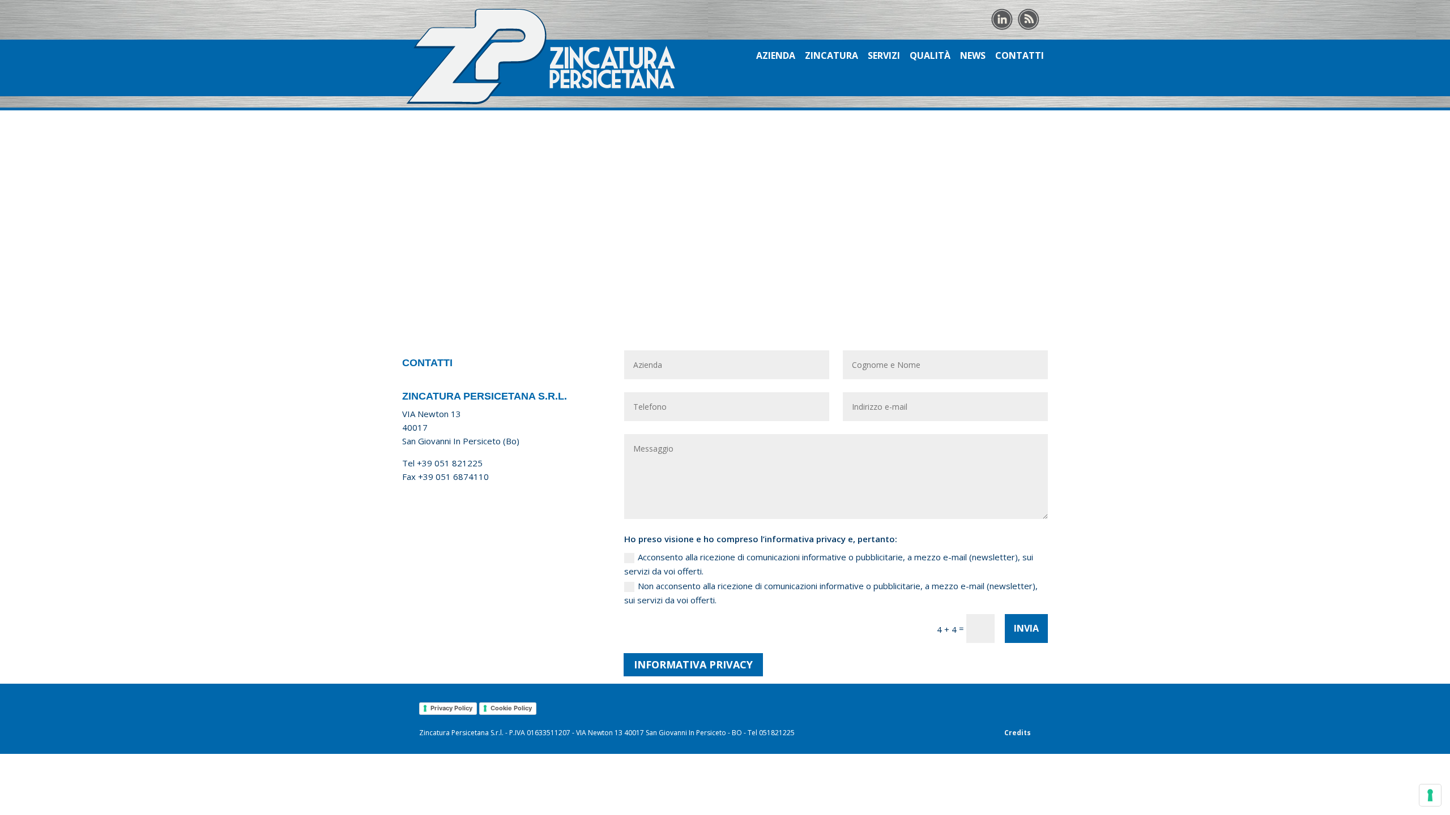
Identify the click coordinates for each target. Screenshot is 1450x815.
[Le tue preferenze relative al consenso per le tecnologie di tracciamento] (1430, 795)
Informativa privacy (693, 664)
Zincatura (831, 57)
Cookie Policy (511, 708)
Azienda (775, 57)
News (973, 57)
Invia (1026, 628)
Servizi (884, 57)
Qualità (930, 57)
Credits (1017, 732)
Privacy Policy (451, 708)
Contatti (1019, 57)
